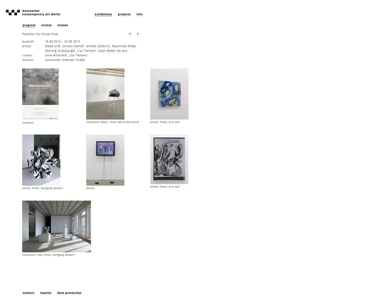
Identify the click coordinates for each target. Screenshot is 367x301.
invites (63, 25)
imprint (45, 293)
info (139, 14)
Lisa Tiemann (86, 50)
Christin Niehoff (73, 46)
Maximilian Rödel (124, 46)
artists (46, 25)
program (29, 25)
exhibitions (103, 14)
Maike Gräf (52, 46)
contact (28, 293)
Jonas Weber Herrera (112, 50)
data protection (69, 293)
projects (124, 14)
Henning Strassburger (60, 50)
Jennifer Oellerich (98, 46)
